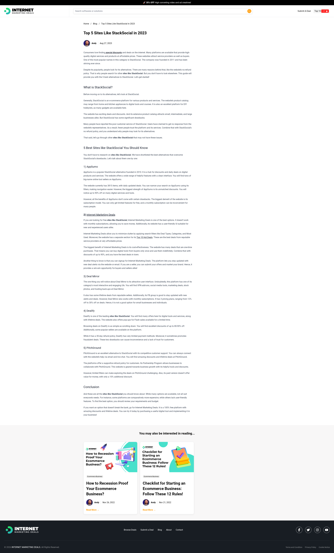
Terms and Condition (294, 547)
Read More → (92, 510)
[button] (249, 11)
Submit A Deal (304, 11)
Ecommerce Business (94, 476)
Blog (160, 530)
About (169, 530)
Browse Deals (130, 530)
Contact (179, 530)
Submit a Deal (147, 530)
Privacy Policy (310, 547)
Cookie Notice (324, 547)
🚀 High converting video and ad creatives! (167, 2)
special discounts (113, 52)
